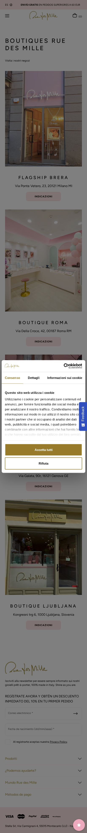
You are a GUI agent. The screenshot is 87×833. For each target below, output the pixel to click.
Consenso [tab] (12, 377)
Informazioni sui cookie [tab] (64, 377)
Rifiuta (43, 463)
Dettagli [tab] (33, 377)
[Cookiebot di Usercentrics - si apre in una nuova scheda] (63, 366)
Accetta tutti (44, 449)
